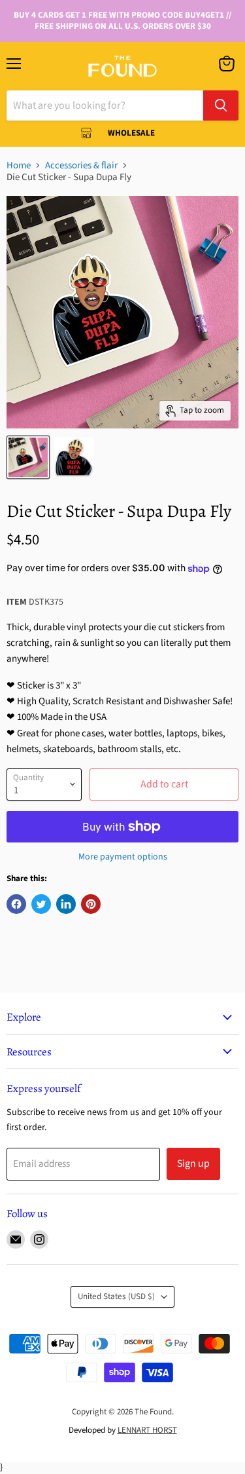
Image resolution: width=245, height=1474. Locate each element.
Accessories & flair (81, 165)
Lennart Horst (147, 1430)
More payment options (122, 857)
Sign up (193, 1163)
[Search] (220, 105)
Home (19, 165)
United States (116, 1296)
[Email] (16, 1239)
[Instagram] (39, 1239)
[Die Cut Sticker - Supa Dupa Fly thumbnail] (28, 457)
